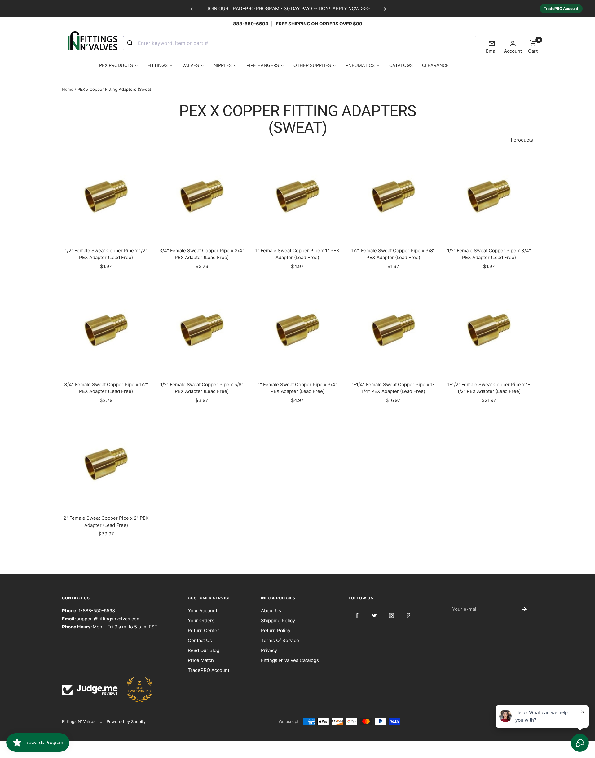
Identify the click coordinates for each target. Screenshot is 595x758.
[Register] (524, 609)
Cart (533, 46)
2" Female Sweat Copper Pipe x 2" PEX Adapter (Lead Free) (106, 521)
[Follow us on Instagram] (391, 615)
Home (67, 89)
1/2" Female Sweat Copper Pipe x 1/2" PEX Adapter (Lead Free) (106, 254)
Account (513, 51)
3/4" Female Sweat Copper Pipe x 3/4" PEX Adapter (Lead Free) (201, 254)
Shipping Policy (278, 621)
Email (492, 47)
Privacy (269, 650)
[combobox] (299, 43)
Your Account (202, 611)
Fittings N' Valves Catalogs (290, 660)
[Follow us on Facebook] (357, 615)
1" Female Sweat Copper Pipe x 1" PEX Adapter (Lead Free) (297, 254)
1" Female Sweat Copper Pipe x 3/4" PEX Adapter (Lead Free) (297, 387)
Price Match (201, 660)
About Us (271, 611)
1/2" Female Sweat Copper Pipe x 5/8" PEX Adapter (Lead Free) (201, 387)
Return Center (203, 630)
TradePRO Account (561, 8)
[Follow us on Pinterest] (408, 615)
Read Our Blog (203, 650)
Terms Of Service (280, 640)
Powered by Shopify (126, 721)
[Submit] (130, 43)
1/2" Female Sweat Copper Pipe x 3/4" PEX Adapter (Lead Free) (489, 254)
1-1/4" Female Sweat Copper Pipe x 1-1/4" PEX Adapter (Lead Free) (393, 387)
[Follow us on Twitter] (374, 615)
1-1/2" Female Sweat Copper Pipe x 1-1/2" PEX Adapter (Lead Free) (488, 387)
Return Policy (275, 630)
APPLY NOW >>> (351, 8)
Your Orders (201, 621)
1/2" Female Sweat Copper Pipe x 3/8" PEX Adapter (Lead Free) (393, 254)
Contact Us (200, 640)
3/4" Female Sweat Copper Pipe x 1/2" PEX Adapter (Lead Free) (106, 387)
